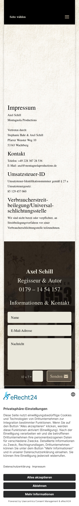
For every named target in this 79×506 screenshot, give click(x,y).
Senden (56, 376)
